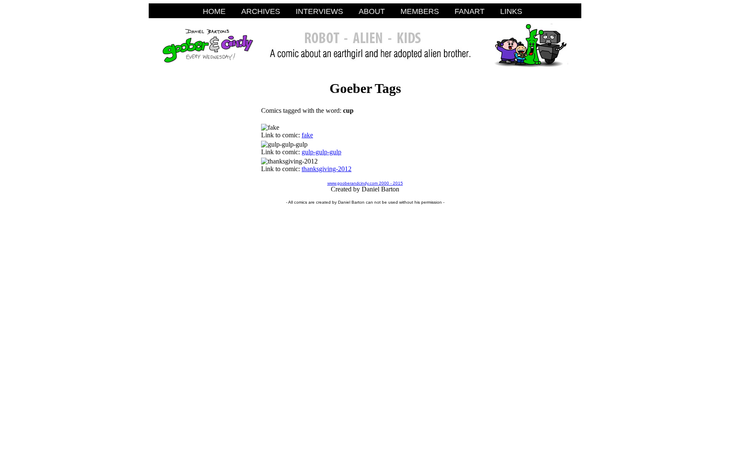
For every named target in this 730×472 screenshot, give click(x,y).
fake (307, 135)
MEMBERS (419, 11)
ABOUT (372, 11)
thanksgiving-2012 (326, 168)
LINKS (511, 11)
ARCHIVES (260, 11)
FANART (470, 11)
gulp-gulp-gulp (321, 152)
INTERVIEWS (319, 11)
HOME (214, 11)
